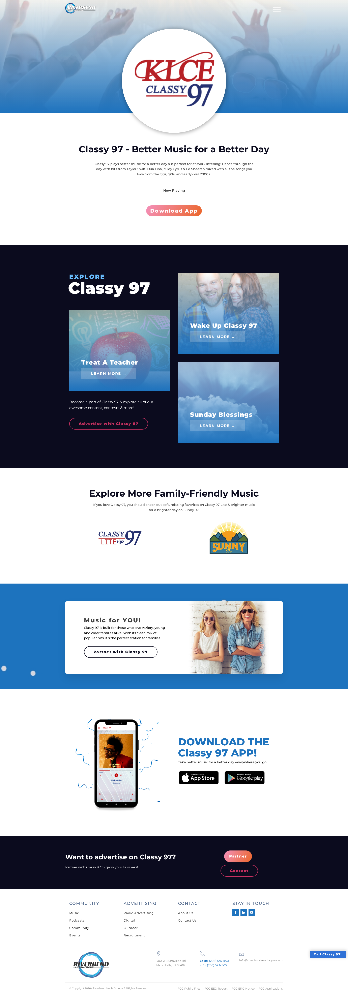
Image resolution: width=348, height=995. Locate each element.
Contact (239, 871)
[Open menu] (277, 9)
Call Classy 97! (328, 954)
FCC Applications (271, 988)
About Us (186, 913)
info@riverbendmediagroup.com (262, 960)
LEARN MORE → (109, 373)
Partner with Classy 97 (120, 652)
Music (74, 913)
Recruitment (134, 935)
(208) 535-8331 (214, 961)
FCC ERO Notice (243, 988)
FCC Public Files (189, 988)
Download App (174, 211)
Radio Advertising (139, 913)
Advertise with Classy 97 (109, 424)
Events (75, 935)
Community (79, 928)
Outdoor (131, 928)
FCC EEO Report (216, 988)
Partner (238, 856)
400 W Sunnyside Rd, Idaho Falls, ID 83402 (171, 963)
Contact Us (187, 920)
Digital (129, 920)
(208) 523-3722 (213, 965)
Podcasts (76, 920)
